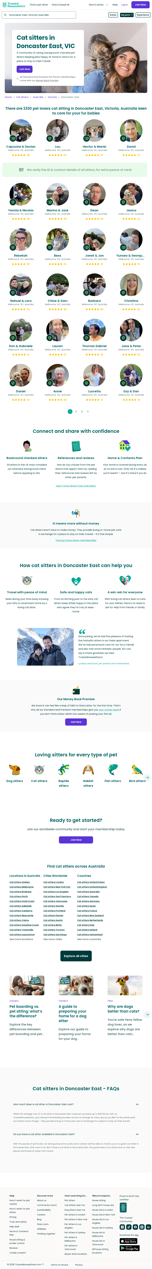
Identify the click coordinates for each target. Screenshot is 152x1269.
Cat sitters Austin (53, 920)
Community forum (47, 1205)
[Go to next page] (88, 411)
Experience (143, 14)
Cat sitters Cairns (19, 920)
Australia (38, 97)
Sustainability (44, 1209)
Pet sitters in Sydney (75, 1232)
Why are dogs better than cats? (123, 1009)
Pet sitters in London (75, 1214)
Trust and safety (18, 1221)
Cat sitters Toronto (54, 929)
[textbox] (39, 14)
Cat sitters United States (91, 882)
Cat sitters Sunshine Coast (24, 925)
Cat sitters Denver (53, 915)
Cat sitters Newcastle (21, 915)
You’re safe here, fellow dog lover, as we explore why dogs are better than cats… (125, 1027)
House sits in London (102, 1209)
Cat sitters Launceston (22, 934)
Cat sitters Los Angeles (56, 891)
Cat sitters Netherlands (90, 920)
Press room (43, 1224)
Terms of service (59, 1264)
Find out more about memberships (76, 540)
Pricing (13, 1217)
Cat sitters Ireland (87, 929)
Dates (113, 14)
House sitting (99, 1200)
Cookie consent (18, 1252)
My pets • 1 (126, 14)
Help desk (14, 1226)
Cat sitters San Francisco (57, 896)
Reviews (14, 1248)
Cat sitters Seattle (53, 905)
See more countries (89, 939)
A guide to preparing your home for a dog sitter (73, 1013)
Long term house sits (103, 1205)
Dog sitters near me (75, 1209)
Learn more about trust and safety (76, 486)
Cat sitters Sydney (20, 882)
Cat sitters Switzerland (90, 934)
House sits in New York (103, 1214)
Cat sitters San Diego (55, 934)
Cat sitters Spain (86, 905)
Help (115, 4)
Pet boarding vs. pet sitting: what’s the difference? (26, 1011)
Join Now (140, 4)
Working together (46, 1233)
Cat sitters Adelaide (21, 905)
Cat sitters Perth (19, 896)
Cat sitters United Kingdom (92, 886)
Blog (39, 1219)
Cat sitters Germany (88, 901)
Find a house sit (60, 4)
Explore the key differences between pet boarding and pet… (27, 1029)
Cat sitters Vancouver (55, 901)
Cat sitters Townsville (21, 929)
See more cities (52, 939)
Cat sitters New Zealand (90, 915)
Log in (124, 4)
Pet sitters (70, 1200)
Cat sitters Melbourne (22, 886)
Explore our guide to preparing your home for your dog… (75, 1034)
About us (41, 1200)
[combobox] (39, 14)
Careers (41, 1214)
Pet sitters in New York (76, 1219)
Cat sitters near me (75, 1205)
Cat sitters (22, 97)
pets (110, 1001)
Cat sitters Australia (88, 891)
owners (14, 1001)
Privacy (79, 1264)
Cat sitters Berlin (52, 925)
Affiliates (41, 1228)
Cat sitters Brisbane (20, 891)
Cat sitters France (87, 910)
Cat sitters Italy (85, 925)
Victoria (52, 97)
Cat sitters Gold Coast (22, 901)
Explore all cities (76, 956)
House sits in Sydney (102, 1227)
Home (8, 97)
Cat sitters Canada (87, 896)
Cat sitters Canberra (21, 910)
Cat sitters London (53, 882)
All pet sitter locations (76, 1253)
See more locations (21, 939)
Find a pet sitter (39, 4)
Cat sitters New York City (56, 886)
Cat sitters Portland (54, 910)
